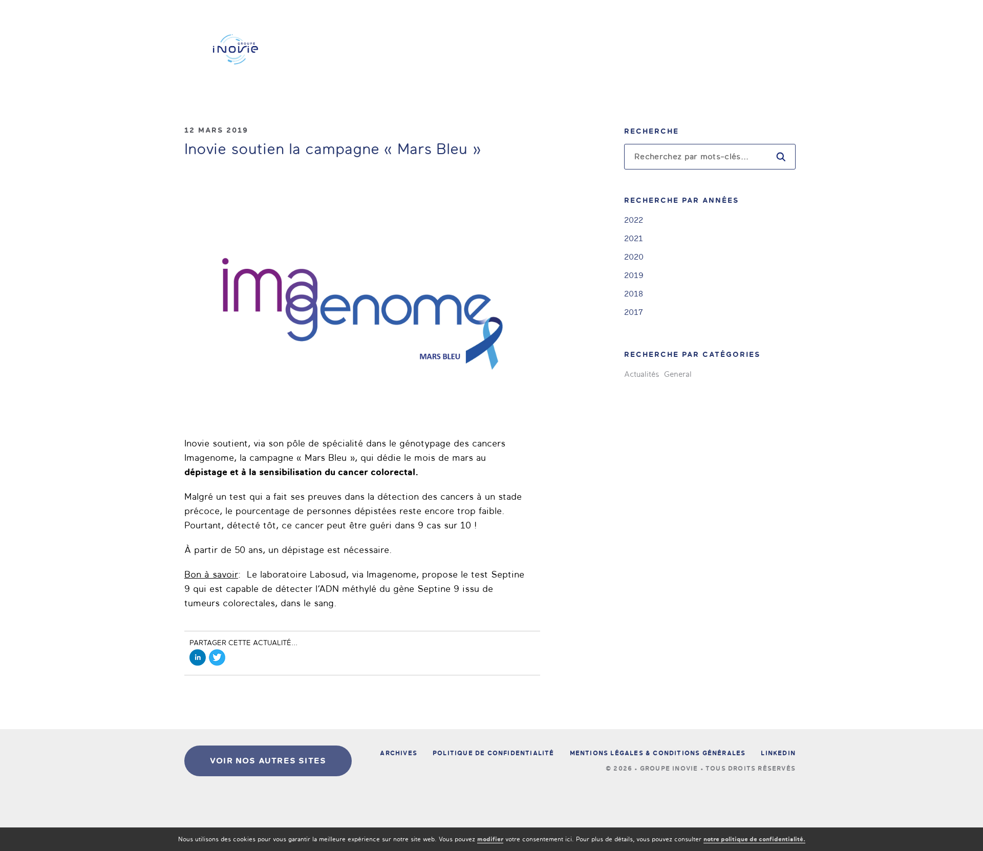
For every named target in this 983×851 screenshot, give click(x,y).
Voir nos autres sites (268, 760)
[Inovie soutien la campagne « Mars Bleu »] (362, 300)
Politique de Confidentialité (493, 753)
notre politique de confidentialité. (754, 839)
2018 (633, 294)
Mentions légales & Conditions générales (658, 753)
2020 (634, 257)
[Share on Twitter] (217, 657)
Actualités (641, 374)
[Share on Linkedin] (197, 657)
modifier (490, 839)
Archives (398, 753)
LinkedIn (778, 753)
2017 (633, 312)
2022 (633, 220)
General (678, 374)
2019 (634, 275)
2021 (633, 238)
